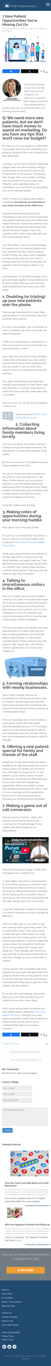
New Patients (7, 31)
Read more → (45, 1206)
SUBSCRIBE (25, 1270)
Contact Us (7, 1313)
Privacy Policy (8, 1336)
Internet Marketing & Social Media (17, 1192)
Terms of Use (7, 1340)
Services (5, 1290)
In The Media (7, 1298)
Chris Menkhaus (13, 1229)
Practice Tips (7, 1321)
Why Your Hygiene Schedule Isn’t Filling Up (27, 1224)
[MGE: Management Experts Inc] (19, 5)
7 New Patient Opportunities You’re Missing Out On (19, 20)
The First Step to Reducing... (25, 1060)
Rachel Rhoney (13, 1190)
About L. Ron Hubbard (11, 1302)
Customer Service (41, 1190)
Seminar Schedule (9, 1317)
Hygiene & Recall (25, 1231)
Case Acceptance (43, 1229)
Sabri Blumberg (11, 28)
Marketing (43, 28)
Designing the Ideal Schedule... (26, 1052)
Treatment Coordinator (39, 1233)
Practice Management (13, 1194)
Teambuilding (42, 1194)
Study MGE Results (10, 1325)
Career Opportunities (11, 1332)
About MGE (7, 1294)
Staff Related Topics (29, 1194)
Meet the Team (8, 1306)
